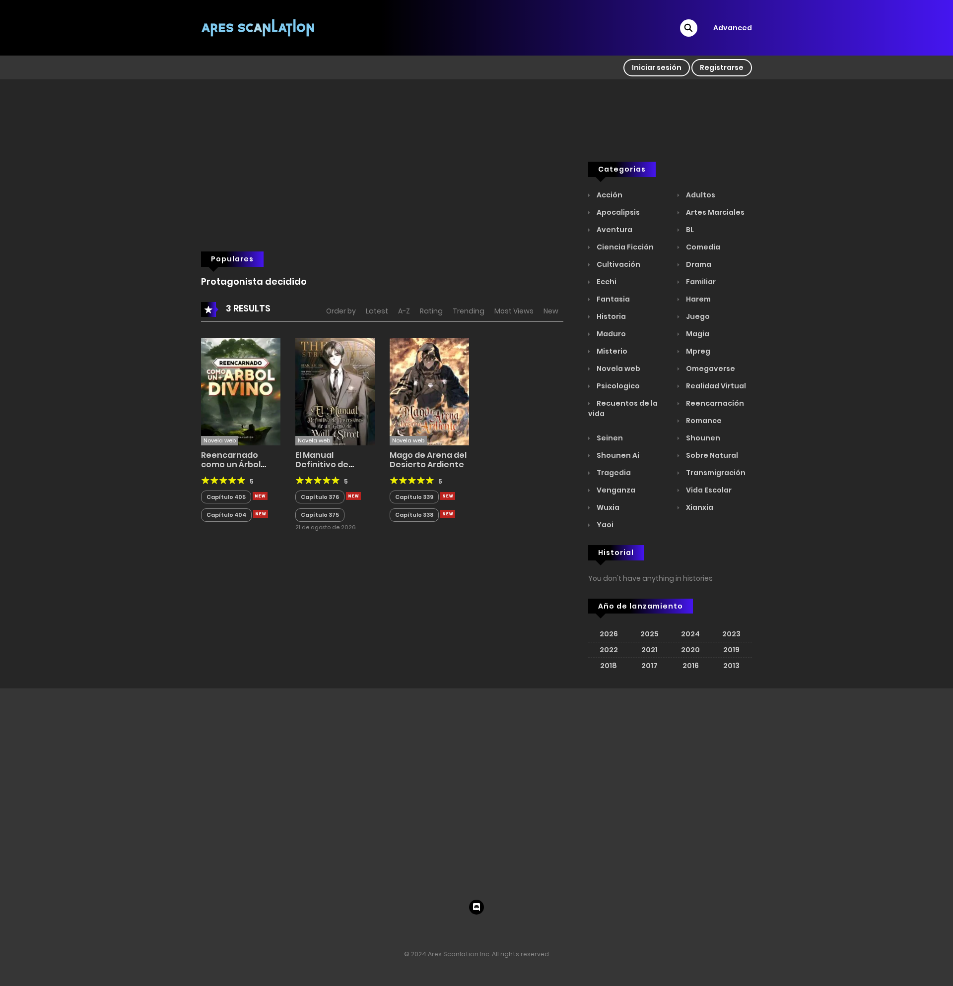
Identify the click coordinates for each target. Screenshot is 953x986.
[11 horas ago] (260, 496)
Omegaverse (709, 368)
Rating (431, 311)
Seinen (609, 438)
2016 (690, 666)
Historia (610, 316)
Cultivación (617, 264)
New (551, 311)
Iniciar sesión (656, 67)
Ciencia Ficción (624, 247)
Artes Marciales (714, 212)
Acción (608, 195)
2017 (649, 666)
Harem (697, 299)
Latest (377, 311)
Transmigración (715, 473)
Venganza (615, 490)
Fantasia (612, 299)
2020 (690, 650)
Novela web (617, 368)
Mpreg (697, 351)
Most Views (514, 311)
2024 (690, 634)
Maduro (610, 334)
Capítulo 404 (226, 515)
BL (689, 230)
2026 (609, 634)
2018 (608, 666)
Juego (697, 316)
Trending (468, 311)
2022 (609, 650)
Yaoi (604, 525)
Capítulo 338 (414, 515)
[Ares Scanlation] (258, 27)
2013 (731, 666)
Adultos (699, 195)
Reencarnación (714, 403)
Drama (697, 264)
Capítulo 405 (226, 497)
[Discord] (476, 907)
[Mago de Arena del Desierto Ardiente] (429, 391)
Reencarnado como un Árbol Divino (231, 464)
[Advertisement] (382, 184)
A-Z (404, 311)
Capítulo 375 (320, 515)
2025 (649, 634)
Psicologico (617, 386)
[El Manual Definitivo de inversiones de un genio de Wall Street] (335, 391)
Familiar (700, 282)
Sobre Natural (711, 455)
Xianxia (698, 507)
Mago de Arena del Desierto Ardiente (428, 459)
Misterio (611, 351)
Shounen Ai (617, 455)
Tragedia (613, 473)
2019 (731, 650)
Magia (696, 334)
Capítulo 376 (320, 497)
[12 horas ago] (447, 496)
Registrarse (722, 67)
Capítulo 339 (414, 497)
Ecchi (605, 282)
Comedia (702, 247)
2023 (731, 634)
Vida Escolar (708, 490)
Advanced (732, 28)
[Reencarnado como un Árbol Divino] (240, 391)
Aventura (613, 230)
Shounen (702, 438)
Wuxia (607, 507)
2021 (649, 650)
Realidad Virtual (715, 386)
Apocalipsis (617, 212)
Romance (703, 421)
